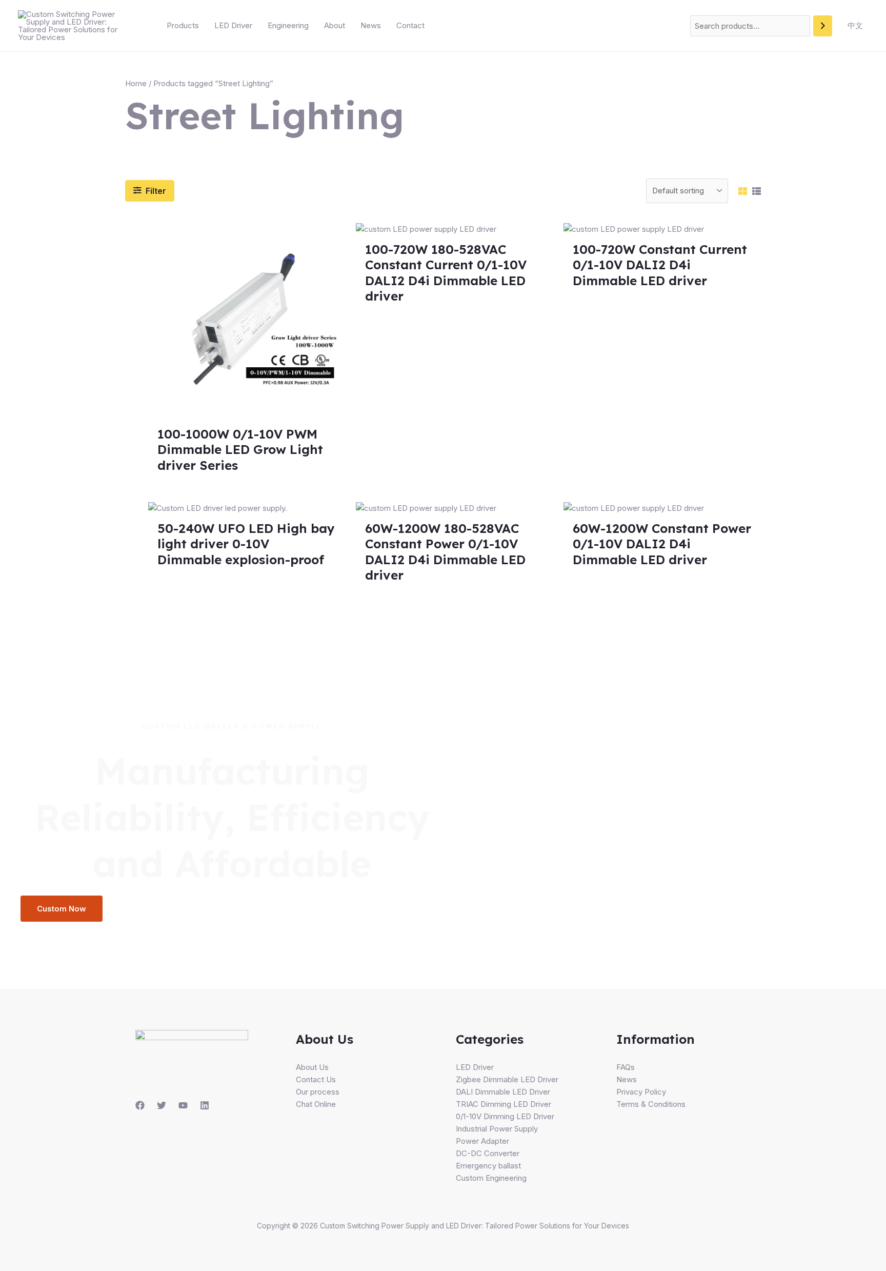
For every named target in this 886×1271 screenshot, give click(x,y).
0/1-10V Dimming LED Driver (505, 1116)
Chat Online (316, 1104)
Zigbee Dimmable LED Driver (507, 1079)
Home (136, 83)
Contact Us (316, 1079)
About (334, 25)
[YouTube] (183, 1105)
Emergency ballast (488, 1165)
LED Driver (233, 25)
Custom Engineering (491, 1178)
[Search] (822, 25)
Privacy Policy (641, 1092)
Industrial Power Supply (497, 1129)
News (370, 25)
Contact (410, 25)
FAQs (625, 1067)
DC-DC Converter (487, 1153)
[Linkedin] (204, 1105)
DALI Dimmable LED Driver (503, 1092)
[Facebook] (140, 1105)
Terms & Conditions (651, 1104)
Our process (317, 1092)
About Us (312, 1067)
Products (183, 25)
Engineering (288, 25)
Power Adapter (482, 1141)
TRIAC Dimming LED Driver (503, 1104)
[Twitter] (161, 1105)
